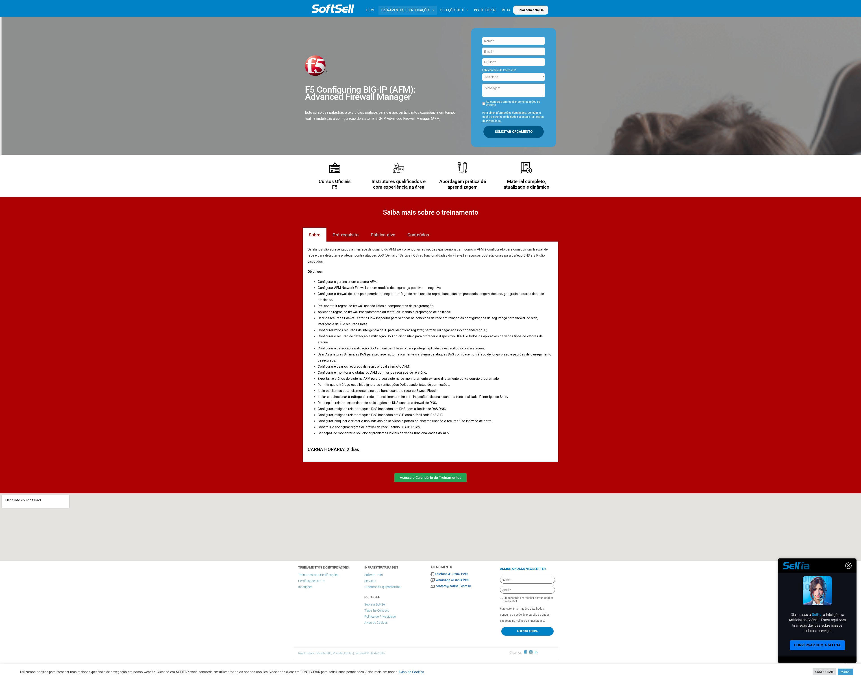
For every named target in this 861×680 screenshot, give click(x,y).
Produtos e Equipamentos (382, 587)
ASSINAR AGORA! (527, 631)
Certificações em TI (311, 581)
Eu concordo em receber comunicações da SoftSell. (513, 103)
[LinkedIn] (536, 652)
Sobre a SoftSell (375, 604)
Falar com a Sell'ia (531, 10)
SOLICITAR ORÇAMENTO (514, 132)
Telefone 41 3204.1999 (451, 574)
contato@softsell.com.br (453, 586)
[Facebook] (526, 652)
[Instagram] (531, 652)
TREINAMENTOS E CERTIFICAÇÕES (405, 10)
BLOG (506, 10)
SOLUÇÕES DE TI (452, 10)
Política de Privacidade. (530, 620)
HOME (370, 10)
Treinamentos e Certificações (318, 575)
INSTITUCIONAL (485, 10)
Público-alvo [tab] (383, 235)
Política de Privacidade (380, 616)
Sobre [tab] (314, 235)
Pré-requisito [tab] (346, 235)
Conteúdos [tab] (418, 235)
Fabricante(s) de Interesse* (499, 70)
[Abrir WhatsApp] (850, 669)
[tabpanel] (430, 352)
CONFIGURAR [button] (824, 671)
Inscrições (305, 587)
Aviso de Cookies (376, 622)
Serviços (370, 581)
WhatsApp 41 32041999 (453, 580)
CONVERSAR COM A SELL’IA (817, 645)
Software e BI (373, 575)
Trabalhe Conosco (376, 610)
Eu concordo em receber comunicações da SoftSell (528, 599)
